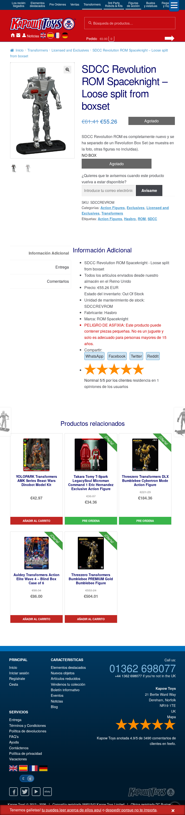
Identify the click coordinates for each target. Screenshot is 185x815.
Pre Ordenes (57, 4)
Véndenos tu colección (68, 684)
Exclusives (136, 207)
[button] (67, 69)
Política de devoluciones (27, 730)
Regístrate (17, 678)
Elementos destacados (68, 667)
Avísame (149, 190)
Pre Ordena (91, 521)
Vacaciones (18, 758)
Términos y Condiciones (27, 725)
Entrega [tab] (62, 267)
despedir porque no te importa (131, 810)
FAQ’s (14, 736)
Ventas (74, 4)
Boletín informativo (65, 689)
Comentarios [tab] (58, 281)
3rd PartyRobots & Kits (114, 4)
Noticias (33, 35)
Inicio (12, 35)
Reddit (153, 356)
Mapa (171, 716)
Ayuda (14, 741)
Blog (54, 706)
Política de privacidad (25, 753)
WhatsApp (94, 356)
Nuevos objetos (62, 672)
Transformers (92, 4)
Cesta (13, 684)
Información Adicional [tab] (49, 253)
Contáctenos (18, 35)
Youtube (36, 791)
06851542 (89, 804)
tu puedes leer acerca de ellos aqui (71, 810)
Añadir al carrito (36, 521)
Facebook (117, 356)
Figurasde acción (133, 4)
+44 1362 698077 (128, 675)
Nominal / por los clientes (108, 380)
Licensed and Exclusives (70, 50)
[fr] (57, 35)
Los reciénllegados (19, 4)
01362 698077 (142, 667)
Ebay (47, 791)
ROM (142, 218)
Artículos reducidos (65, 678)
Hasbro (130, 218)
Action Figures (112, 207)
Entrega (15, 719)
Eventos (57, 695)
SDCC (152, 218)
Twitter (136, 356)
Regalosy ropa (167, 4)
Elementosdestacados (37, 4)
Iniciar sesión (24, 35)
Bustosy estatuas (150, 4)
